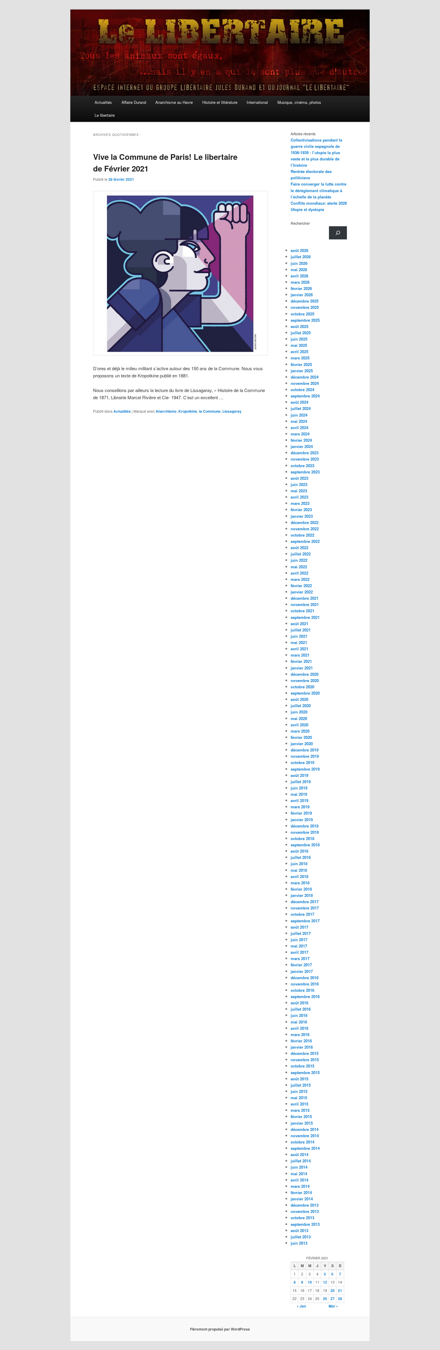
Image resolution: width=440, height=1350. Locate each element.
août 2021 (299, 623)
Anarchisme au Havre (174, 102)
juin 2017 (299, 939)
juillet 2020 (301, 705)
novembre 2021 (305, 604)
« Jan (301, 1306)
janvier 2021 (302, 668)
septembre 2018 (305, 845)
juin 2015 (299, 1091)
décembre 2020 (304, 674)
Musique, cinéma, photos (299, 102)
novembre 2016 (305, 984)
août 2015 (299, 1079)
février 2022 (301, 585)
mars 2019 (300, 807)
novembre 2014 (305, 1135)
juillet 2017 (301, 933)
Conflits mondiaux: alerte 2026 (319, 203)
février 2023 (301, 509)
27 (332, 1298)
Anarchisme (166, 411)
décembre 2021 (304, 598)
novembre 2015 (305, 1059)
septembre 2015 (305, 1072)
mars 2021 (300, 655)
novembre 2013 (305, 1211)
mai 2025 (299, 345)
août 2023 (299, 478)
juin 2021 (299, 636)
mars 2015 (300, 1110)
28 (340, 1298)
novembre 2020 (305, 680)
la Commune (210, 411)
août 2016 (299, 1003)
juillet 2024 (301, 408)
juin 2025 (299, 339)
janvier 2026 (302, 294)
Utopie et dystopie (307, 209)
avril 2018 (299, 876)
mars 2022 (300, 579)
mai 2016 (299, 1022)
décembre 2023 (304, 452)
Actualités (103, 102)
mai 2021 (299, 642)
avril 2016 (299, 1028)
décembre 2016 (304, 977)
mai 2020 (299, 718)
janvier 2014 (302, 1199)
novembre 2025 (305, 307)
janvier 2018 (302, 895)
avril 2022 (299, 573)
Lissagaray (232, 411)
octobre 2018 (302, 838)
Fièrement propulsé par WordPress (220, 1329)
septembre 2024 (305, 396)
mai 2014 (299, 1173)
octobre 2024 (302, 389)
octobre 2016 (302, 990)
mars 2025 (300, 358)
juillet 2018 (301, 857)
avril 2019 (299, 800)
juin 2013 (299, 1243)
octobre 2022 (302, 535)
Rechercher (300, 223)
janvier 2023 (302, 516)
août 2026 (299, 250)
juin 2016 (299, 1015)
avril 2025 (299, 351)
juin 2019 (299, 788)
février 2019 (301, 813)
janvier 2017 (302, 971)
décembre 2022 (304, 522)
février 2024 (301, 440)
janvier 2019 (302, 819)
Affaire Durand (134, 102)
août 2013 (299, 1230)
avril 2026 (299, 276)
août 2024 (299, 402)
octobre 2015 (302, 1066)
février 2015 (301, 1116)
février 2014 (301, 1192)
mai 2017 (299, 946)
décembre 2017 (304, 901)
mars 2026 (300, 282)
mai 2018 (299, 870)
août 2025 (299, 326)
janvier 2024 (302, 446)
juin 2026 (299, 263)
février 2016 (301, 1041)
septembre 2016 (305, 996)
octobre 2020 (302, 687)
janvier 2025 (302, 370)
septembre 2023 (305, 472)
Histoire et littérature (219, 102)
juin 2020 (299, 712)
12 (325, 1282)
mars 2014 (300, 1186)
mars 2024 (300, 434)
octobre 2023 (302, 465)
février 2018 (301, 889)
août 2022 (299, 547)
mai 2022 (299, 567)
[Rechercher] (338, 232)
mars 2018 (300, 883)
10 (310, 1282)
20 (332, 1290)
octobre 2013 (302, 1217)
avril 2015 (299, 1104)
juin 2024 (299, 415)
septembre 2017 (305, 921)
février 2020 (301, 737)
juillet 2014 (301, 1161)
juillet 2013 (301, 1237)
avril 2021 (299, 649)
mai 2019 (299, 794)
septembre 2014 (305, 1148)
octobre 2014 (302, 1142)
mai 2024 (299, 421)
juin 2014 (299, 1167)
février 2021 (301, 661)
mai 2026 (299, 269)
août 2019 (299, 775)
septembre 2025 (305, 320)
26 (325, 1298)
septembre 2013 (305, 1224)
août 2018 (299, 851)
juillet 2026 (301, 256)
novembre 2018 (305, 832)
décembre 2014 (304, 1129)
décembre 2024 (304, 377)
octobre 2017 (302, 914)
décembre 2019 (304, 750)
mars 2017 (300, 958)
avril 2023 (299, 497)
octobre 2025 (302, 314)
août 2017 (299, 927)
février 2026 (301, 288)
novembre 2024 (305, 383)
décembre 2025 (304, 301)
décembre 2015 (304, 1053)
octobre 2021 (302, 611)
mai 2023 (299, 490)
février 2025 (301, 364)
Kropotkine (187, 411)
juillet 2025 (301, 332)
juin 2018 (299, 863)
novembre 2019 (305, 756)
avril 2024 (299, 427)
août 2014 (299, 1154)
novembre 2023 (305, 459)
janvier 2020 (302, 743)
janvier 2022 (302, 592)
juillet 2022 (301, 554)
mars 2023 (300, 503)
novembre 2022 (305, 529)
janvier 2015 (302, 1123)
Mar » (333, 1306)
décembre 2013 (304, 1205)
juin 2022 (299, 560)
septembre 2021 (305, 617)
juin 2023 (299, 484)
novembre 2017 (305, 908)
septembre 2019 (305, 769)
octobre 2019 (302, 762)
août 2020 (299, 699)
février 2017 (301, 965)
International (257, 102)
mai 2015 (299, 1097)
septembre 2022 (305, 541)
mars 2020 (300, 731)
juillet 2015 (301, 1085)
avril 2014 (299, 1180)
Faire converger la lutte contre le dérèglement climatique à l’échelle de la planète (318, 190)
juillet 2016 (301, 1009)
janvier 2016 (302, 1047)
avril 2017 (299, 952)
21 (340, 1290)
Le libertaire (105, 115)
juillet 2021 (301, 630)
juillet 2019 (301, 781)
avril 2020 (299, 725)
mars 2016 (300, 1034)
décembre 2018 (304, 826)
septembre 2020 (305, 693)
